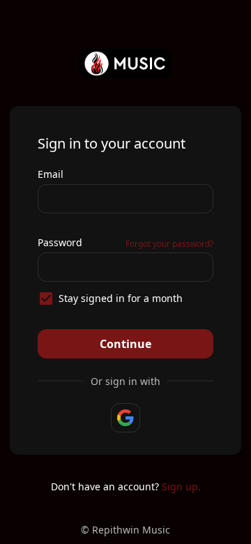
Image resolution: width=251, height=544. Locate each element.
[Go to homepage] (125, 63)
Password (60, 242)
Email (50, 174)
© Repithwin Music (125, 529)
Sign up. (181, 486)
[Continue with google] (125, 417)
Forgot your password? (169, 244)
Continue (125, 344)
